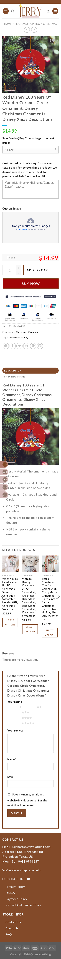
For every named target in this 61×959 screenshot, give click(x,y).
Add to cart (38, 270)
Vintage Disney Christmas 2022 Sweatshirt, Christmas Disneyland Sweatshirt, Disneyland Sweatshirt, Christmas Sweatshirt (29, 597)
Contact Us (13, 922)
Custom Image (11, 208)
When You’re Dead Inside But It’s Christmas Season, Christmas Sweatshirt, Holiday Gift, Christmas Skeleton (10, 594)
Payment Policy (16, 899)
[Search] (12, 11)
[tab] (30, 371)
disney (24, 337)
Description (13, 370)
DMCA (10, 893)
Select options (10, 622)
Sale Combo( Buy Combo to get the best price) (28, 140)
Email (11, 776)
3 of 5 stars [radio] (15, 712)
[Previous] (2, 603)
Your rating (15, 701)
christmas (14, 337)
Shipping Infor (14, 376)
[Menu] (6, 11)
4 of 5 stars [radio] (15, 718)
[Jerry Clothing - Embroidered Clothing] (30, 11)
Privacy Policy (15, 886)
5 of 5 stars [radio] (15, 723)
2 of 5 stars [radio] (30, 707)
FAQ (8, 934)
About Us (11, 928)
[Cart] (55, 11)
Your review (16, 730)
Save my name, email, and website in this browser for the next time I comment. (27, 800)
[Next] (58, 603)
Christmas (50, 23)
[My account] (48, 11)
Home (7, 23)
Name (11, 759)
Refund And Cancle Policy (23, 905)
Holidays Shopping (27, 23)
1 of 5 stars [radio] (12, 707)
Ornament (34, 332)
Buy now (31, 284)
